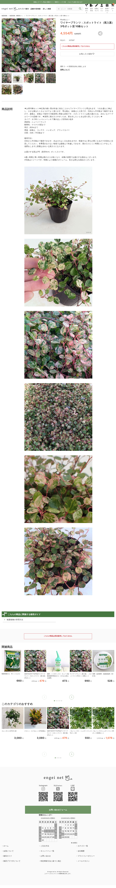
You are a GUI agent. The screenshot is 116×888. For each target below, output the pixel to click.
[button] (71, 697)
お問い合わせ (46, 856)
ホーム (5, 846)
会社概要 (81, 851)
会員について (8, 851)
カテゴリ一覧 (83, 846)
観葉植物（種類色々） (16, 15)
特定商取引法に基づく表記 (51, 861)
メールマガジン (84, 861)
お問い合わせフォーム (58, 810)
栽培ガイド (7, 856)
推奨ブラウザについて (11, 861)
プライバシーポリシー (86, 856)
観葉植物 (4, 15)
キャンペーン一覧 (47, 851)
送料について (65, 69)
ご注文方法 (45, 846)
